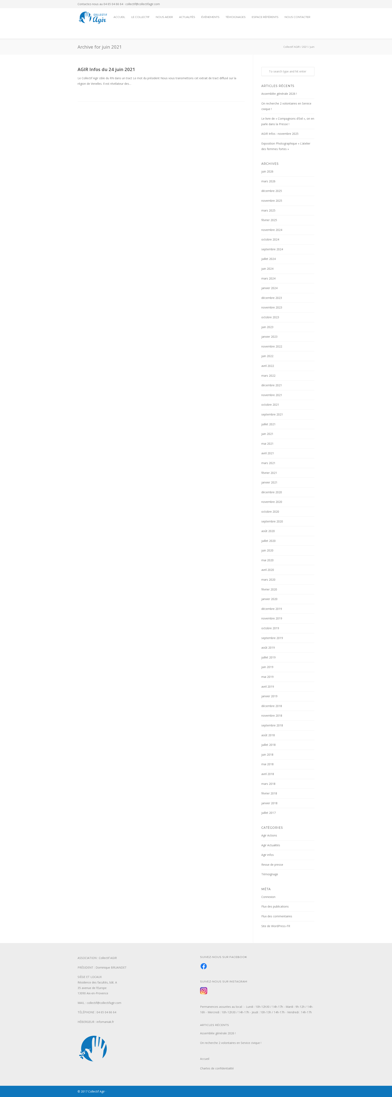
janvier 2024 (269, 288)
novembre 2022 (271, 346)
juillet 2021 (268, 424)
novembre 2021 (271, 395)
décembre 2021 (271, 385)
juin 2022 (267, 356)
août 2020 (268, 531)
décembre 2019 (271, 609)
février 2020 (269, 589)
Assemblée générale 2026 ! (279, 94)
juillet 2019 (268, 657)
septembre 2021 (272, 414)
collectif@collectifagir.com (142, 4)
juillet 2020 (268, 541)
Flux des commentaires (276, 916)
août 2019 (268, 647)
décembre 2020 (271, 492)
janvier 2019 (269, 696)
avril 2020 (267, 570)
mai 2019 (267, 677)
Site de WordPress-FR (275, 926)
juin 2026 (267, 171)
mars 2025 (268, 210)
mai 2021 (267, 443)
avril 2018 (267, 774)
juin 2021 (267, 434)
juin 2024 (267, 269)
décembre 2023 (271, 298)
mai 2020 (267, 560)
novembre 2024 (271, 230)
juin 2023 (267, 327)
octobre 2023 (270, 317)
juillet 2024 (268, 259)
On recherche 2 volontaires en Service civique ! (286, 106)
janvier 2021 (269, 482)
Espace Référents (265, 17)
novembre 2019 (271, 618)
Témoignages (236, 17)
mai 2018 (267, 764)
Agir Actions (269, 835)
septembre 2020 (272, 521)
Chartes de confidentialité (217, 1068)
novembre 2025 (271, 201)
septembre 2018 (272, 725)
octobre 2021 (270, 405)
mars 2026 (268, 181)
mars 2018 (268, 784)
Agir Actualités (270, 845)
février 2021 (269, 473)
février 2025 (269, 220)
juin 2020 (267, 550)
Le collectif (140, 17)
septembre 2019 (272, 638)
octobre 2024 (270, 239)
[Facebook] (302, 4)
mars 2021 (268, 463)
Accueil (119, 17)
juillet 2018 (268, 745)
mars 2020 (268, 579)
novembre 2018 (271, 715)
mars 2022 (268, 376)
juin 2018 (267, 754)
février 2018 (269, 793)
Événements (210, 17)
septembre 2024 (272, 249)
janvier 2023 (269, 337)
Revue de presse (272, 864)
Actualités (187, 17)
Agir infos (267, 855)
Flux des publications (275, 906)
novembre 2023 (271, 307)
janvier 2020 (269, 599)
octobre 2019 (270, 628)
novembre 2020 (271, 502)
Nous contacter (297, 17)
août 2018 (268, 735)
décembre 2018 (271, 706)
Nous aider (164, 17)
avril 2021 (267, 453)
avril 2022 (267, 366)
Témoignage (269, 874)
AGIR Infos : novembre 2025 (279, 134)
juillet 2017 (268, 813)
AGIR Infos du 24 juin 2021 (106, 69)
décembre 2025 (271, 191)
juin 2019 (267, 667)
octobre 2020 (270, 511)
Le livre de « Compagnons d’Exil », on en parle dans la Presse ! (287, 121)
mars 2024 (268, 278)
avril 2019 (267, 686)
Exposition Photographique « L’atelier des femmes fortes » (285, 146)
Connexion (268, 897)
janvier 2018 (269, 803)
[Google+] (310, 4)
